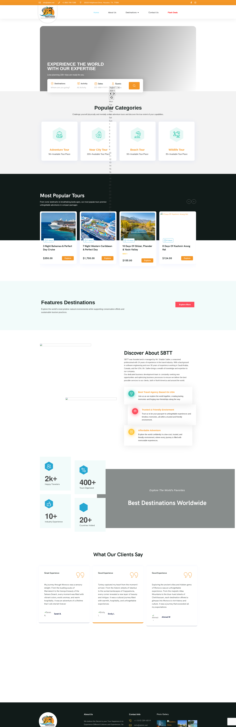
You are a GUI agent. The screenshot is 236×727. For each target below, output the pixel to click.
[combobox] (63, 87)
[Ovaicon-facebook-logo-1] (191, 3)
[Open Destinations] (138, 12)
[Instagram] (195, 3)
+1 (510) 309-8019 (142, 720)
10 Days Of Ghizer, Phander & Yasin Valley (137, 247)
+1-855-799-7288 (69, 3)
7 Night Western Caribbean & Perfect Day (97, 247)
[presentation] (189, 201)
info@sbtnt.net (48, 3)
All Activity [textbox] (81, 87)
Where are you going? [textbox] (60, 87)
